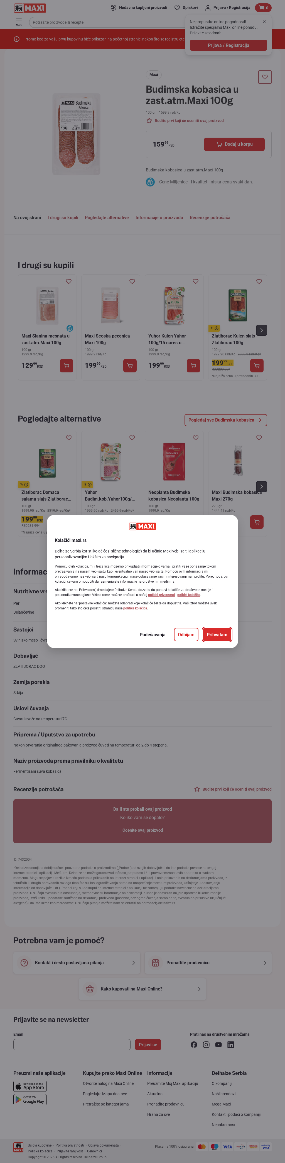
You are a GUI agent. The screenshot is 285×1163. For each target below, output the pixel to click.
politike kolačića (135, 608)
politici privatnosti (161, 595)
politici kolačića (188, 595)
